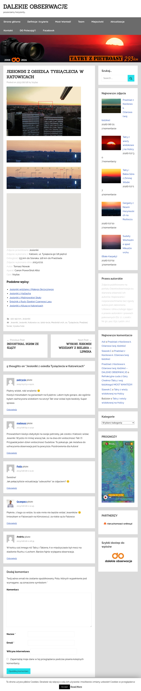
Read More (76, 687)
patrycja (21, 380)
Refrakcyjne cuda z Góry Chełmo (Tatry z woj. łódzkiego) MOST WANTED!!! (117, 380)
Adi (103, 341)
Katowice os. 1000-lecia (39, 322)
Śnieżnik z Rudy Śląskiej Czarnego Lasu (31, 301)
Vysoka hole (19, 326)
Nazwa (11, 634)
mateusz (21, 423)
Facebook (48, 30)
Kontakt (8, 30)
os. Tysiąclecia (71, 322)
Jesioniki (26, 319)
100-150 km (15, 319)
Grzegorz (22, 501)
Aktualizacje (117, 21)
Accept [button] (64, 687)
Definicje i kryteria (37, 21)
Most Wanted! (63, 21)
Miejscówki (97, 21)
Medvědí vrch (57, 322)
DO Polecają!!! (28, 30)
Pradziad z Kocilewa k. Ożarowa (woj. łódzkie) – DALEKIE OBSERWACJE (115, 368)
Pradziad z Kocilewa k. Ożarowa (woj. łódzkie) (115, 355)
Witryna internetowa (18, 651)
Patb (19, 466)
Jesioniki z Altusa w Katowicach (26, 305)
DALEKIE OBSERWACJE (35, 6)
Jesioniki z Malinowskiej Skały (25, 297)
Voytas (35, 82)
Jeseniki (14, 322)
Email (10, 642)
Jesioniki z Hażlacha (20, 293)
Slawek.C (107, 351)
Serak (9, 326)
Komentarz (13, 589)
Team (81, 21)
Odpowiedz (12, 410)
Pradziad (83, 322)
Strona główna (12, 21)
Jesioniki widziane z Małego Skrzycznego (32, 289)
